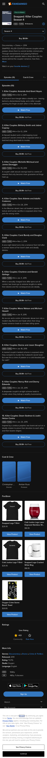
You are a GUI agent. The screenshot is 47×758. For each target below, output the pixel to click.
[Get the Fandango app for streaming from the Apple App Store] (15, 686)
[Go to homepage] (18, 3)
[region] (23, 733)
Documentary (14, 654)
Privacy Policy (8, 721)
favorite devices (20, 66)
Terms (9, 718)
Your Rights (10, 726)
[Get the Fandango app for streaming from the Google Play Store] (31, 686)
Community (17, 639)
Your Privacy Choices (23, 747)
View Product (12, 534)
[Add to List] (43, 24)
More (4, 62)
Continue (23, 754)
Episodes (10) (9, 77)
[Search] (43, 3)
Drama (25, 654)
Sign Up (23, 694)
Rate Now (30, 639)
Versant (22, 716)
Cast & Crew (28, 77)
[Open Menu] (4, 4)
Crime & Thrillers (36, 654)
